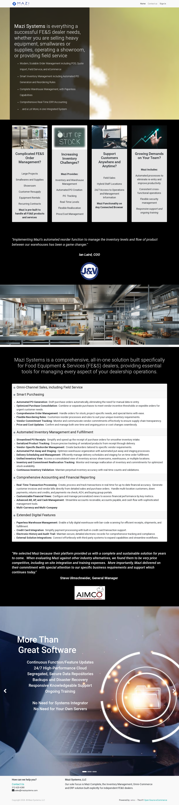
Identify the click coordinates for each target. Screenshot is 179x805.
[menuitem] (143, 3)
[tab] (89, 387)
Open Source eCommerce (155, 800)
